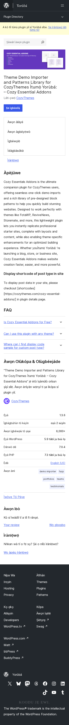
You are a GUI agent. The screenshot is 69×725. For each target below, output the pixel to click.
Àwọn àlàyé (15, 122)
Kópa (39, 607)
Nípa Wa (9, 575)
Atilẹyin (8, 613)
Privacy (9, 595)
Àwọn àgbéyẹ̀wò (19, 132)
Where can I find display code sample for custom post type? (24, 346)
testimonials (57, 486)
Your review (12, 525)
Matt (9, 645)
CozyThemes (25, 98)
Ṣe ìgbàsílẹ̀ (13, 107)
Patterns (42, 595)
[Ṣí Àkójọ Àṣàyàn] (63, 5)
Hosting (9, 588)
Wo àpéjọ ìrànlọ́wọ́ (16, 552)
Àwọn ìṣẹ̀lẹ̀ (43, 613)
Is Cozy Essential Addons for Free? (28, 322)
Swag (42, 626)
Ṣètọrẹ (42, 620)
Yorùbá (17, 674)
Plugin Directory (13, 16)
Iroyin (7, 582)
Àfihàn (40, 575)
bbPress (11, 651)
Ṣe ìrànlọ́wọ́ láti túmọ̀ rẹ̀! (48, 28)
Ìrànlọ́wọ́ (13, 160)
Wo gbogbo (57, 525)
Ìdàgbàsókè (16, 151)
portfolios (48, 479)
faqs (61, 471)
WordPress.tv (15, 626)
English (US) (58, 463)
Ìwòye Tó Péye (14, 497)
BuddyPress (14, 658)
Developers (11, 620)
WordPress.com (16, 638)
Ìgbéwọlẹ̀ (14, 141)
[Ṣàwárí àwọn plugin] (42, 42)
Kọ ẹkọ (9, 607)
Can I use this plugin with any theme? (29, 334)
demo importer (48, 471)
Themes (41, 582)
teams (60, 479)
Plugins (41, 588)
